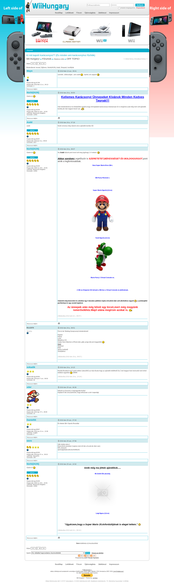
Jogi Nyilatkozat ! (118, 571)
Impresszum (114, 13)
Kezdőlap (59, 13)
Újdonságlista (90, 13)
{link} (59, 344)
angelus (95, 578)
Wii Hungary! (32, 59)
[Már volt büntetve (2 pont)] (28, 427)
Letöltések (69, 13)
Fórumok (46, 59)
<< (33, 64)
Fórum (79, 13)
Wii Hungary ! (87, 570)
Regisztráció (140, 8)
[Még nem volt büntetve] (28, 80)
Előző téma (129, 59)
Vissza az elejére (32, 89)
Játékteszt (102, 13)
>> (44, 64)
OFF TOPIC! (73, 59)
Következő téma (140, 59)
